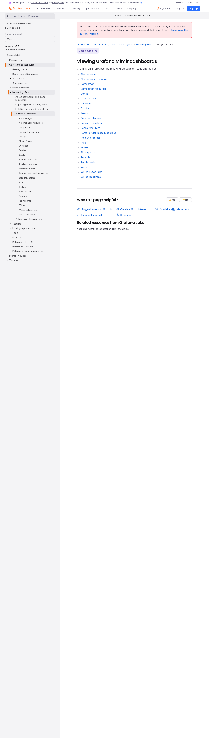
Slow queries (88, 152)
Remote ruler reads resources (98, 132)
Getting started (20, 69)
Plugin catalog (12, 27)
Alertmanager (89, 74)
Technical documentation (18, 23)
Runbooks (17, 237)
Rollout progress (90, 137)
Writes (84, 167)
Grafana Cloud (43, 8)
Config (84, 93)
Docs (119, 8)
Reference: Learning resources (27, 251)
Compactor (87, 83)
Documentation (84, 44)
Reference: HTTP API (23, 242)
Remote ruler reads (92, 118)
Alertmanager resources (95, 79)
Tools (15, 233)
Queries (85, 108)
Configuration (19, 83)
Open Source (91, 8)
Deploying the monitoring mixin (31, 104)
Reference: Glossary (22, 246)
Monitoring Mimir (143, 44)
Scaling (85, 147)
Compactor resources (93, 88)
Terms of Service (39, 2)
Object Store (88, 98)
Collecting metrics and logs (29, 219)
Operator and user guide (121, 44)
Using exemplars (20, 87)
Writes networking (91, 171)
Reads (84, 113)
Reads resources (90, 127)
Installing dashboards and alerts (31, 109)
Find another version (15, 49)
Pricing (76, 8)
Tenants (85, 157)
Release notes (16, 60)
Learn (107, 8)
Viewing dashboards (25, 113)
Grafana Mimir (100, 44)
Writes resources (91, 176)
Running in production (23, 228)
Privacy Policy (58, 2)
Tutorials (13, 260)
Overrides (86, 103)
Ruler (84, 142)
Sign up (194, 8)
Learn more (133, 2)
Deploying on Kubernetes (25, 74)
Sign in (180, 8)
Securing (16, 223)
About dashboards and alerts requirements (30, 98)
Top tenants (88, 162)
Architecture (18, 78)
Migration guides (17, 255)
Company (131, 8)
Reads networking (91, 123)
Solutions (61, 8)
